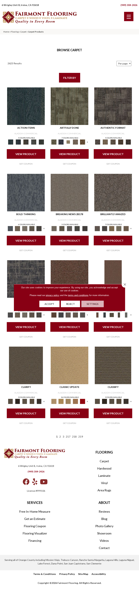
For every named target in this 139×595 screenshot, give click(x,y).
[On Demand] (77, 228)
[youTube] (44, 481)
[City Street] (41, 142)
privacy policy (52, 295)
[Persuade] (32, 401)
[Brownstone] (26, 142)
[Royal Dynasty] (83, 401)
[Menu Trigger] (128, 16)
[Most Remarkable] (61, 142)
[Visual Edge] (113, 105)
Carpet (23, 31)
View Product (25, 154)
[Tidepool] (26, 105)
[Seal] (39, 228)
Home (6, 31)
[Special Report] (61, 228)
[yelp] (34, 481)
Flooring (14, 31)
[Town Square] (83, 314)
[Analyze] (17, 401)
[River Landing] (61, 314)
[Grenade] (17, 228)
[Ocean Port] (18, 142)
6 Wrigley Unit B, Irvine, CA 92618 (20, 5)
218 (74, 436)
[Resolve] (26, 365)
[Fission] (32, 228)
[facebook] (26, 481)
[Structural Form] (128, 142)
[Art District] (68, 314)
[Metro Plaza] (75, 314)
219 (80, 436)
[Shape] (26, 192)
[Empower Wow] (119, 228)
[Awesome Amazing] (75, 142)
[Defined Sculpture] (105, 142)
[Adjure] (39, 401)
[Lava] (25, 228)
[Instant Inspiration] (126, 228)
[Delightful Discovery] (69, 105)
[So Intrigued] (113, 192)
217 (68, 436)
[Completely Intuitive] (112, 228)
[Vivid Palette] (83, 142)
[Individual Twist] (113, 142)
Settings (92, 303)
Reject (70, 303)
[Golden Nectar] (61, 401)
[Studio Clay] (75, 401)
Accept (49, 303)
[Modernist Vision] (68, 142)
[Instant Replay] (69, 228)
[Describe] (25, 401)
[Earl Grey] (33, 142)
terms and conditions (78, 295)
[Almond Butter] (68, 401)
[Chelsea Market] (69, 278)
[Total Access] (85, 228)
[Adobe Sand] (69, 365)
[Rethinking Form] (120, 142)
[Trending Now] (69, 192)
